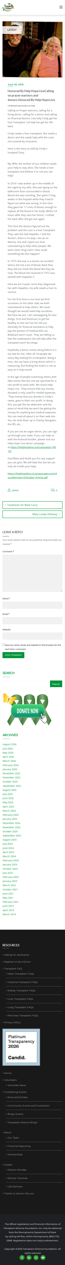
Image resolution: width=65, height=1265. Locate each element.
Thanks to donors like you (19, 1193)
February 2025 (11, 814)
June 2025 (8, 798)
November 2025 (11, 777)
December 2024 (11, 823)
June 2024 (8, 848)
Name (6, 598)
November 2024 (11, 827)
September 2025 (12, 785)
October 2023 (10, 868)
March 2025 (9, 810)
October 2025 (10, 781)
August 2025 (9, 790)
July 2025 (8, 794)
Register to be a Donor (17, 961)
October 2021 (10, 889)
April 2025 (8, 806)
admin (15, 490)
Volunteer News (17, 1085)
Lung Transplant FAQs (21, 1007)
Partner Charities (18, 1178)
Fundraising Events (15, 1092)
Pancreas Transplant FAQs (23, 1015)
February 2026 (11, 765)
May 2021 (8, 897)
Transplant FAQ (13, 968)
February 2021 (11, 901)
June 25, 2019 (16, 84)
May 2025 (8, 802)
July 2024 (8, 843)
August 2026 (9, 744)
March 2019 (9, 914)
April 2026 (8, 756)
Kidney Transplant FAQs (22, 990)
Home (7, 1073)
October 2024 (10, 831)
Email (6, 614)
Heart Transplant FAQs (21, 973)
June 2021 (8, 893)
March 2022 (9, 885)
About (7, 1132)
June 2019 (8, 905)
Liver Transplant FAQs (20, 998)
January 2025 (10, 818)
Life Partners (15, 1186)
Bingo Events (15, 1114)
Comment (8, 551)
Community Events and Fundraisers (29, 1105)
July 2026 (8, 748)
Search (8, 673)
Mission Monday (17, 1169)
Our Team (13, 1137)
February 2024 (11, 860)
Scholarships (15, 1154)
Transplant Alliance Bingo (23, 1122)
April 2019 (8, 910)
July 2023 (8, 872)
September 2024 (12, 835)
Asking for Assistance (16, 954)
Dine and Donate (18, 1097)
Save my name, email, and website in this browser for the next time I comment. (33, 647)
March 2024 (9, 856)
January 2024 (10, 864)
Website (6, 629)
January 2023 (10, 881)
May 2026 (8, 752)
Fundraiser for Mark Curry (23, 505)
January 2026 (10, 769)
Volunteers (10, 1080)
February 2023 (11, 877)
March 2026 (9, 760)
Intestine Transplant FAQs (23, 982)
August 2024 (9, 839)
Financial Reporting (19, 1146)
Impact (8, 1164)
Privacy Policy (12, 1022)
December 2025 (11, 773)
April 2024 (8, 852)
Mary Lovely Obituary (45, 514)
